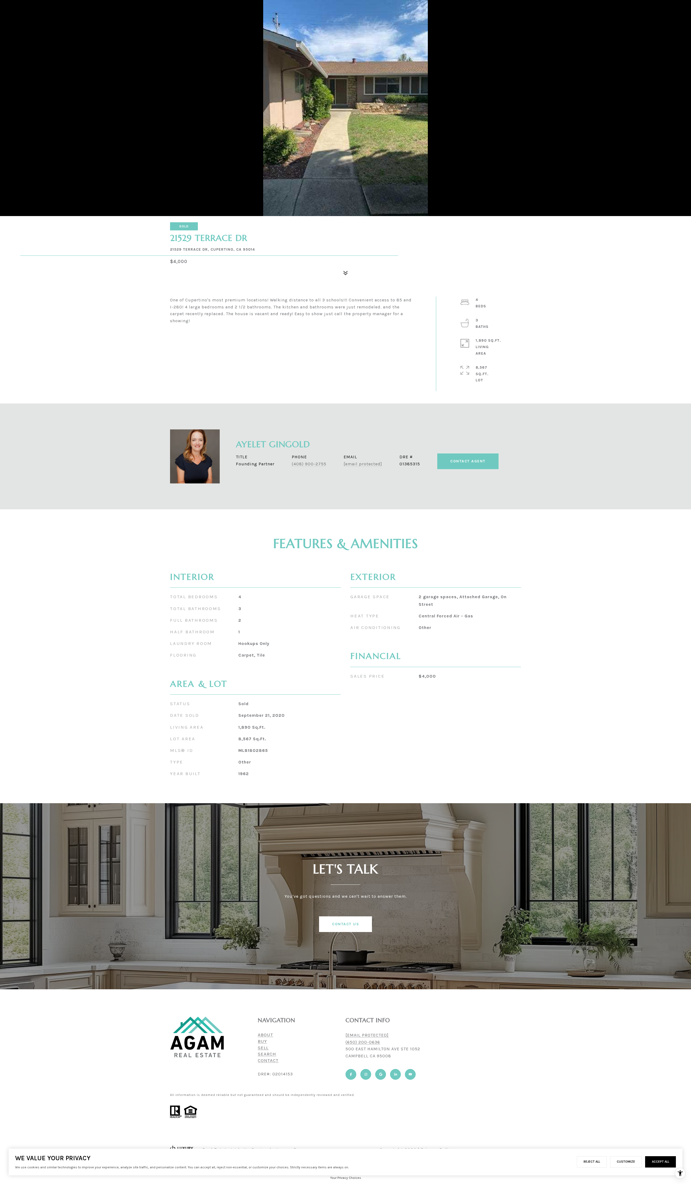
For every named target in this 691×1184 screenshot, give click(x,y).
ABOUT (265, 1034)
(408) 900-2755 (309, 463)
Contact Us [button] (345, 924)
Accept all (660, 1161)
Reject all (592, 1161)
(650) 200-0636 (363, 1042)
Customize (626, 1161)
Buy (262, 1041)
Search (267, 1054)
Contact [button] (268, 1060)
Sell (263, 1047)
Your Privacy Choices (345, 1178)
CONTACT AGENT (468, 461)
